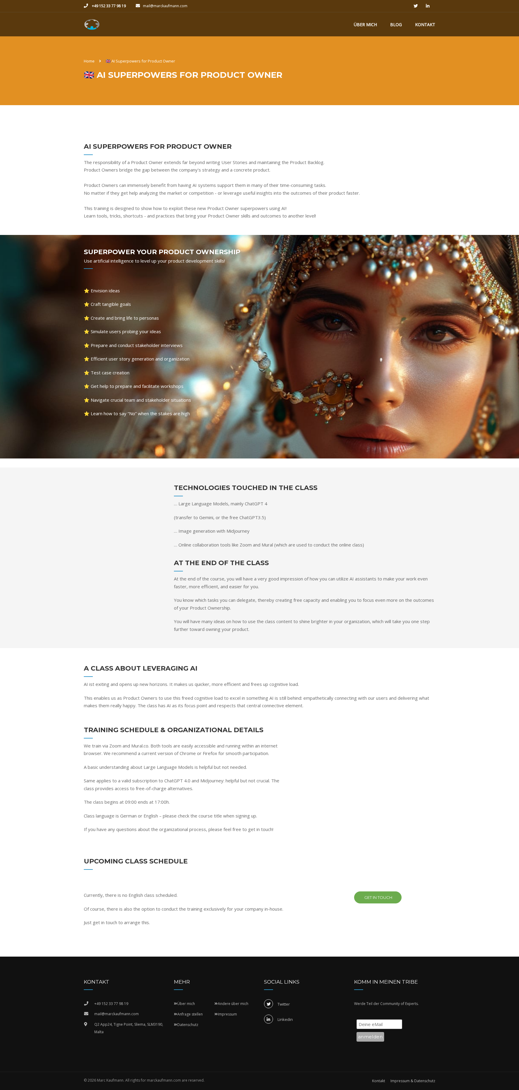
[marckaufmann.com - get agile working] (92, 27)
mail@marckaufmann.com (165, 5)
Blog (396, 24)
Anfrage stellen (190, 1014)
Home (89, 61)
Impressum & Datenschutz (412, 1080)
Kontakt (425, 24)
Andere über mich (233, 1003)
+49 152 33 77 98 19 (108, 5)
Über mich (365, 24)
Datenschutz (187, 1024)
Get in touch (377, 897)
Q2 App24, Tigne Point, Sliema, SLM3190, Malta (128, 1028)
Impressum (227, 1014)
